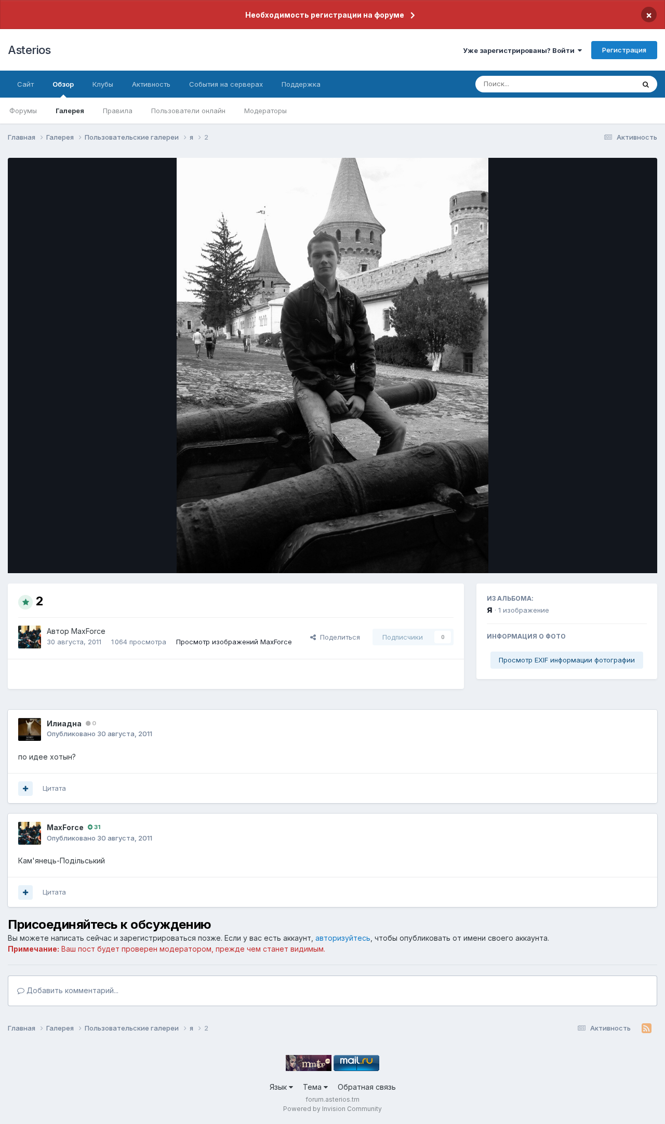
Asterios (29, 50)
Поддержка (301, 84)
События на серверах (226, 84)
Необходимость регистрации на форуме (324, 14)
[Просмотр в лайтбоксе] (332, 365)
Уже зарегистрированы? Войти (520, 50)
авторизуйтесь (342, 937)
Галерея (70, 110)
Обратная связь (367, 1086)
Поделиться (338, 637)
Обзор (63, 84)
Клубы (102, 84)
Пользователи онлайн (188, 110)
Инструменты (612, 554)
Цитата (54, 788)
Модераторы (265, 110)
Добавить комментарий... (71, 990)
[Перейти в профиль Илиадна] (29, 729)
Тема (313, 1086)
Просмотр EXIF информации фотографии (567, 660)
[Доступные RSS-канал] (646, 1028)
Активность (151, 84)
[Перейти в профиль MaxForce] (29, 637)
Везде (610, 84)
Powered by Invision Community (332, 1109)
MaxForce (88, 631)
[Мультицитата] (25, 788)
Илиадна (64, 723)
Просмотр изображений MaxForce (234, 642)
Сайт (25, 84)
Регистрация (624, 50)
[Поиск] (645, 84)
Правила (117, 110)
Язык (279, 1086)
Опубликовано (99, 733)
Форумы (23, 110)
